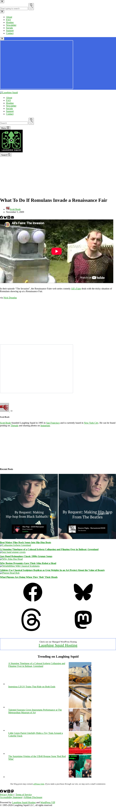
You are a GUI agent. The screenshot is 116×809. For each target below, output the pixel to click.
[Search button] (31, 121)
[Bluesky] (5, 218)
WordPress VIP (47, 802)
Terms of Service (24, 794)
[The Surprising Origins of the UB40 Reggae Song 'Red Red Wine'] (80, 777)
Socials (9, 108)
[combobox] (14, 123)
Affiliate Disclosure (33, 797)
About (9, 97)
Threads (14, 425)
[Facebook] (2, 218)
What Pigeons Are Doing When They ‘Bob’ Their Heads (29, 577)
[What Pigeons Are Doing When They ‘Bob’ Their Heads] (9, 573)
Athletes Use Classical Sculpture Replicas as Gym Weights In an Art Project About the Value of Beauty (52, 570)
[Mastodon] (83, 630)
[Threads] (9, 218)
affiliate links (38, 784)
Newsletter (11, 106)
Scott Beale (5, 423)
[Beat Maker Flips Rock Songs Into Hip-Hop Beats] (58, 538)
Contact (9, 114)
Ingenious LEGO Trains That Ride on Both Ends (31, 686)
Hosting (10, 103)
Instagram (45, 425)
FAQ (8, 100)
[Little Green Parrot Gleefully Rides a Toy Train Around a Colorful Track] (80, 753)
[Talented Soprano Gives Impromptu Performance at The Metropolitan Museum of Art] (80, 730)
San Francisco (53, 423)
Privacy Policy (7, 794)
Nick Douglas (10, 297)
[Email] (12, 218)
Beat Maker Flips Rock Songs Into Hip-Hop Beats (25, 542)
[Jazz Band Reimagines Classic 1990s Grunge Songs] (13, 552)
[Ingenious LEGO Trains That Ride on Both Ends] (80, 707)
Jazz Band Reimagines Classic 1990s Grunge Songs (26, 556)
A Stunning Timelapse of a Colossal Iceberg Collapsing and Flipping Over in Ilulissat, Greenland (49, 549)
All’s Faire (76, 288)
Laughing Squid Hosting (58, 645)
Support (10, 111)
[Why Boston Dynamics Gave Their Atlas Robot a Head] (11, 559)
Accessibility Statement (11, 797)
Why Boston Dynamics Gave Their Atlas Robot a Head (28, 563)
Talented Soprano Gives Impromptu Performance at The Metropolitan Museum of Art (35, 711)
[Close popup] (2, 38)
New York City (91, 423)
